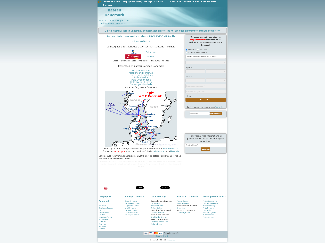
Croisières (107, 5)
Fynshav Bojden (182, 201)
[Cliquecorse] (99, 2)
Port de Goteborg (209, 206)
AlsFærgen (102, 206)
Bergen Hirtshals (141, 70)
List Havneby (155, 203)
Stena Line (102, 226)
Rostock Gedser (156, 208)
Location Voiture (191, 1)
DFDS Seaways (104, 212)
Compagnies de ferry (132, 1)
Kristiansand (159, 151)
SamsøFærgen (104, 219)
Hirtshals (174, 151)
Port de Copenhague (210, 201)
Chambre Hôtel (208, 1)
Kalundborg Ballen (183, 212)
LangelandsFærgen (105, 217)
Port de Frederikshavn (210, 203)
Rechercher (219, 107)
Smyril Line (103, 224)
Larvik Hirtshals (141, 77)
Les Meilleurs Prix (111, 1)
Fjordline (150, 56)
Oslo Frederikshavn (141, 82)
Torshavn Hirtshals (157, 212)
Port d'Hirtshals (170, 148)
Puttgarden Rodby (157, 206)
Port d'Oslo (206, 210)
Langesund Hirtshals (141, 75)
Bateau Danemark (114, 12)
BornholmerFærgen (106, 208)
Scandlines (102, 222)
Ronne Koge (181, 208)
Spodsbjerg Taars (183, 203)
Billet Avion (175, 1)
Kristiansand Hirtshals (141, 73)
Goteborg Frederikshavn (159, 222)
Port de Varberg (208, 217)
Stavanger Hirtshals (141, 84)
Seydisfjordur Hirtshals (159, 217)
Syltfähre (102, 228)
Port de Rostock (208, 215)
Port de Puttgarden (209, 212)
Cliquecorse (171, 240)
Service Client (162, 236)
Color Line (151, 52)
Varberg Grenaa (156, 224)
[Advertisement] (179, 13)
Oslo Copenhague (141, 79)
